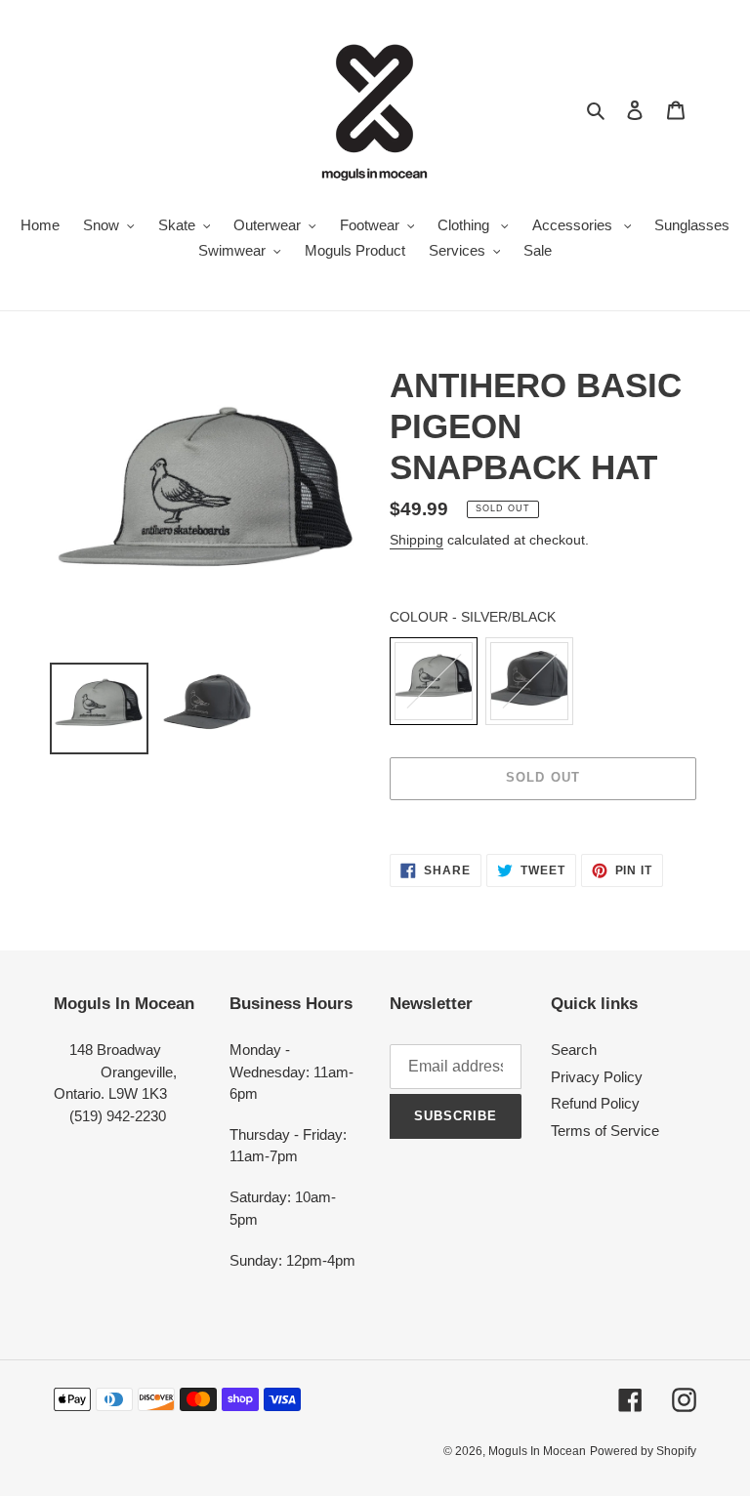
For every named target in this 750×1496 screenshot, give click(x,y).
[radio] (434, 681)
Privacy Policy (597, 1077)
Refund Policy (595, 1103)
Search (574, 1049)
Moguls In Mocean (537, 1451)
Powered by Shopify (643, 1451)
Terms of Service (605, 1130)
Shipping (416, 539)
